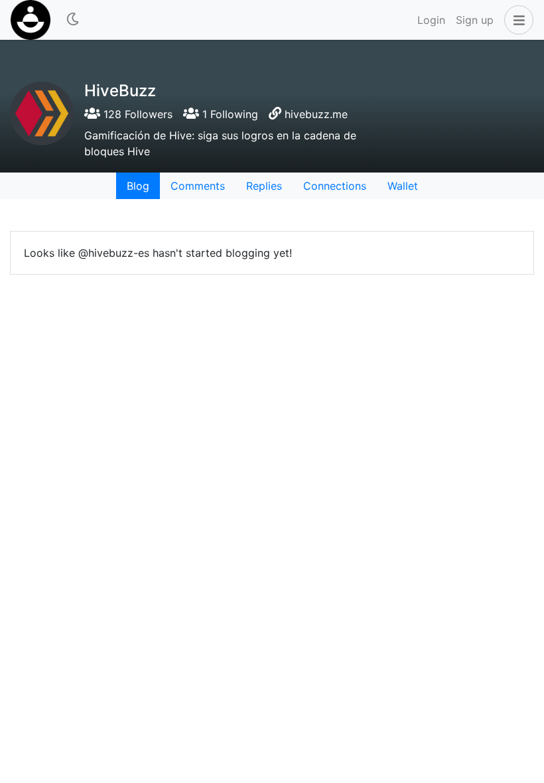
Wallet (402, 185)
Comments (197, 185)
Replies (264, 185)
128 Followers (136, 114)
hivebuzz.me (316, 114)
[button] (516, 20)
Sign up (475, 20)
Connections (334, 185)
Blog (138, 185)
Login (431, 20)
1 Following (228, 114)
